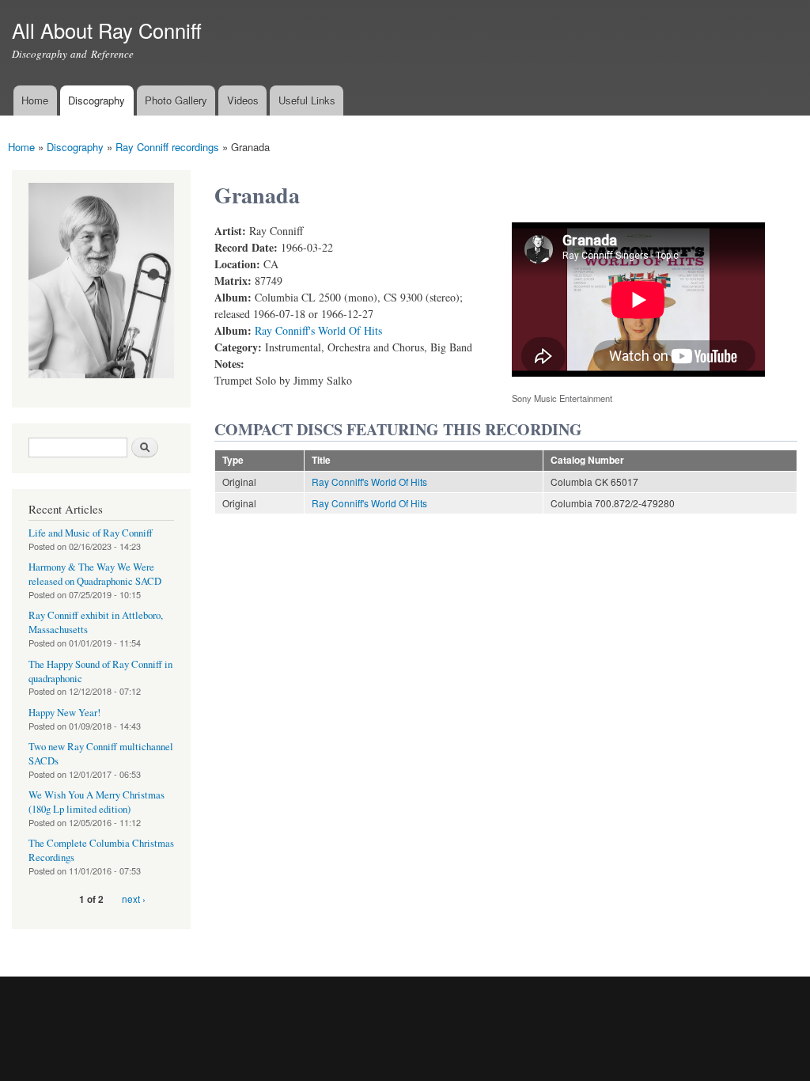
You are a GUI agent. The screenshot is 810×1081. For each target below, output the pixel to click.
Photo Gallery (176, 100)
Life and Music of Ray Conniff (90, 533)
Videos (243, 100)
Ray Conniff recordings (167, 146)
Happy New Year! (64, 712)
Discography (96, 100)
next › (134, 898)
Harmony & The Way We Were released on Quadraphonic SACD (94, 574)
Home (34, 100)
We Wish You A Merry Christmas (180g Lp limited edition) (96, 802)
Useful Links (306, 100)
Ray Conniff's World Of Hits (318, 330)
